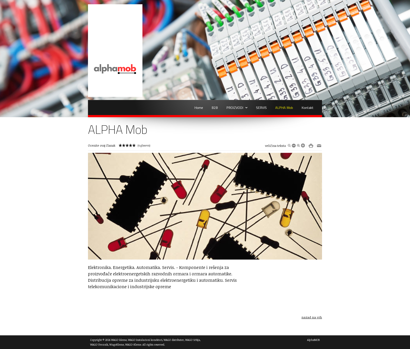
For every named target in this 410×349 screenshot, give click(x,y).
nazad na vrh (312, 317)
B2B (215, 107)
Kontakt (307, 107)
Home (198, 107)
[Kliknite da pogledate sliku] (205, 258)
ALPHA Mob (284, 107)
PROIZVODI (234, 107)
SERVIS (261, 107)
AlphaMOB (313, 340)
